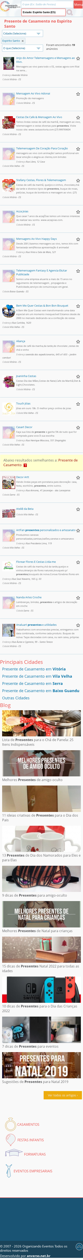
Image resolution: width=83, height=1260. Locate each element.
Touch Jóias (23, 403)
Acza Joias (22, 211)
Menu (78, 4)
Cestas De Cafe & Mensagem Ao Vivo (39, 117)
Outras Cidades (16, 697)
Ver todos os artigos (62, 1095)
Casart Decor (24, 427)
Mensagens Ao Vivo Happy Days (36, 239)
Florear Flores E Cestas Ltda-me (36, 562)
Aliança (20, 341)
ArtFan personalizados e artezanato (46, 530)
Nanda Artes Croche (29, 597)
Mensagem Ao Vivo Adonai (33, 93)
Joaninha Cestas (26, 376)
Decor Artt (22, 477)
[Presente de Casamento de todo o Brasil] (22, 41)
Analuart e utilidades (36, 625)
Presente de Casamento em (34, 668)
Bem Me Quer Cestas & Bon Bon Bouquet (42, 305)
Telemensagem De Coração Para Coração (42, 148)
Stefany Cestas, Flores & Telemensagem (41, 180)
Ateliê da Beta (24, 509)
